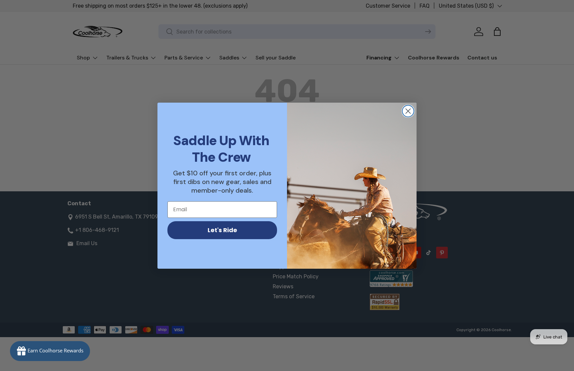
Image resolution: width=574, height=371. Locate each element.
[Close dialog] (408, 111)
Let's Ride (222, 230)
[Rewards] (50, 351)
